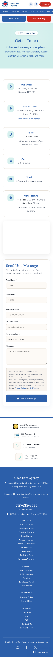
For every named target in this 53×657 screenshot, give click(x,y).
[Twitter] (35, 649)
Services (15, 11)
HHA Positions (26, 570)
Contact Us (26, 624)
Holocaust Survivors (26, 559)
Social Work (26, 536)
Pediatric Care (26, 555)
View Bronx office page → (30, 118)
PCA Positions (26, 574)
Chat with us (42, 652)
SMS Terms (34, 388)
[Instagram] (31, 4)
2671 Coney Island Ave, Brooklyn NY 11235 (28, 514)
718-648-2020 (23, 163)
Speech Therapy (26, 540)
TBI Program (26, 551)
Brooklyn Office (26, 597)
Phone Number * (13, 309)
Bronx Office (26, 601)
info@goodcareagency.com (29, 181)
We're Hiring (39, 18)
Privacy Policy (20, 388)
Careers (40, 11)
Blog (32, 11)
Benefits (26, 578)
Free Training (26, 585)
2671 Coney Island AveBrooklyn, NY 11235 (26, 90)
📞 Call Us (45, 4)
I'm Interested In (13, 334)
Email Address (12, 322)
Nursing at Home (26, 528)
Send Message (28, 398)
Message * (10, 346)
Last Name (10, 294)
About (24, 11)
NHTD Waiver (26, 547)
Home (5, 11)
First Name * (11, 280)
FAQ (26, 620)
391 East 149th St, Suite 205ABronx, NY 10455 (30, 112)
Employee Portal (26, 582)
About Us (26, 612)
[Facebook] (36, 4)
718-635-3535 (26, 505)
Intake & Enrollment (26, 543)
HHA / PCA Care (26, 524)
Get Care (14, 18)
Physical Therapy (26, 532)
